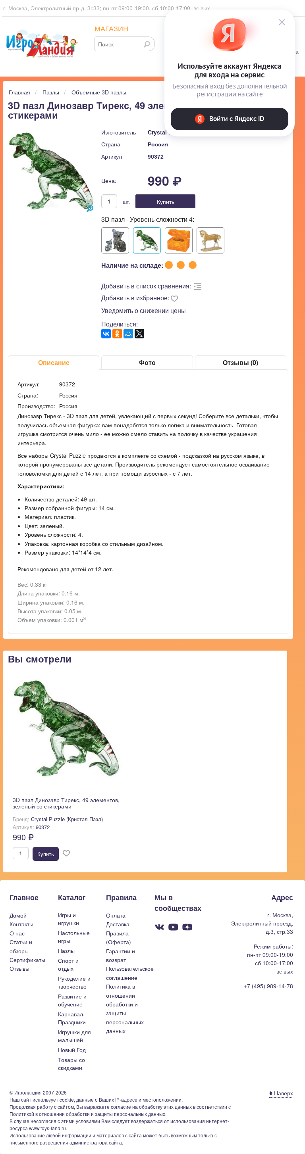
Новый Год (72, 1050)
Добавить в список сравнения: (146, 285)
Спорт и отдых (68, 964)
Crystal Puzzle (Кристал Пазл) (67, 819)
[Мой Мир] (128, 333)
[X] (139, 333)
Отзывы (19, 968)
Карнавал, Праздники (72, 1018)
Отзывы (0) (240, 362)
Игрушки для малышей (74, 1036)
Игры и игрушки (68, 919)
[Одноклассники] (117, 333)
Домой (18, 915)
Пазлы (66, 950)
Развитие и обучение (72, 1000)
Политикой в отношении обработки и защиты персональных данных (87, 1113)
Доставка (117, 924)
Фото (147, 362)
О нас (17, 933)
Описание (53, 362)
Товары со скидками (71, 1063)
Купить (165, 201)
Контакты (21, 924)
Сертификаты (27, 960)
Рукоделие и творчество (74, 982)
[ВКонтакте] (106, 333)
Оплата (115, 915)
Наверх (282, 1093)
